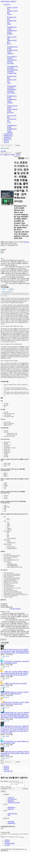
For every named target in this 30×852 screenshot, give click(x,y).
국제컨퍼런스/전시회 (13, 802)
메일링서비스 (8, 139)
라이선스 (6, 766)
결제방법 (6, 767)
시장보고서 (7, 4)
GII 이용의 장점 (8, 771)
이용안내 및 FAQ (12, 813)
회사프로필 (10, 821)
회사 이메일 (4, 781)
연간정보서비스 (8, 134)
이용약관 (7, 841)
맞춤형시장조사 (8, 135)
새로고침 (25, 788)
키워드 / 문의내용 (6, 787)
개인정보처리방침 (9, 843)
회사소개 (6, 142)
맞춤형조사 (10, 801)
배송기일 (6, 769)
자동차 (13, 154)
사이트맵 (7, 845)
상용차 (18, 154)
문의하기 (3, 791)
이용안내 (6, 140)
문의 (8, 815)
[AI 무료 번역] (15, 608)
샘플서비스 (10, 809)
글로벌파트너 (8, 137)
